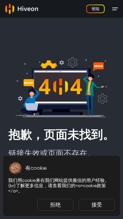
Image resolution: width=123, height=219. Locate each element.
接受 (97, 205)
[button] (15, 168)
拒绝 (55, 205)
